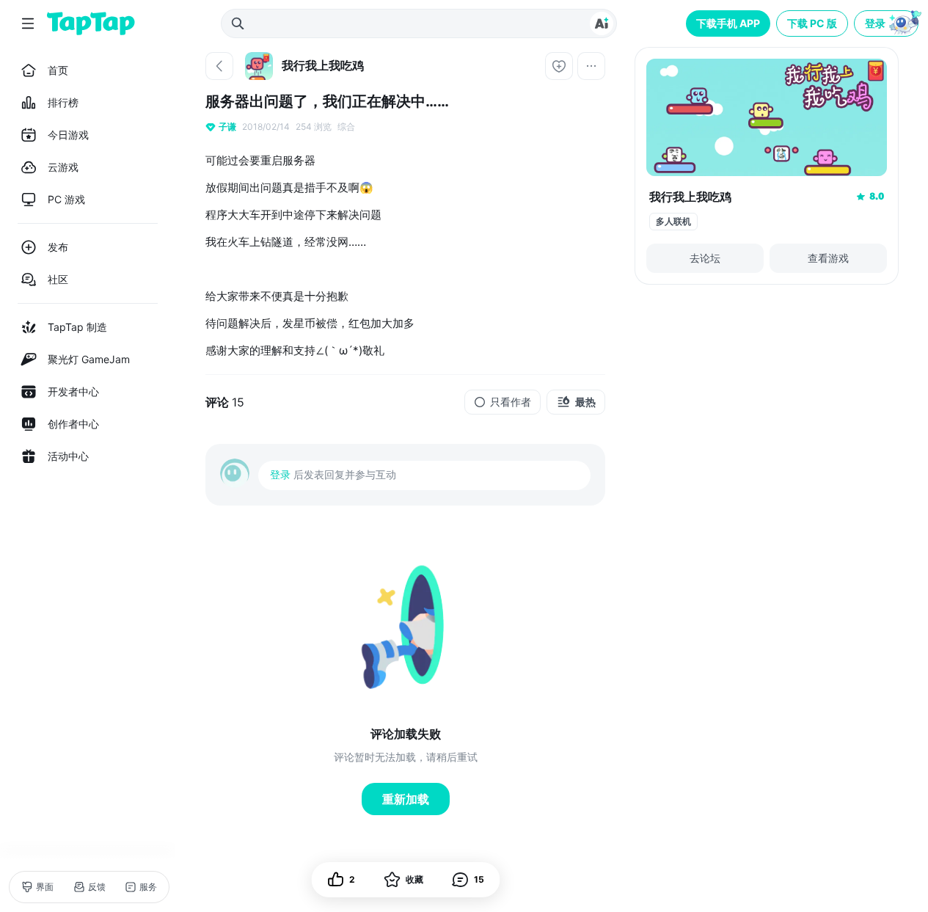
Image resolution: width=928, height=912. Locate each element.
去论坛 (705, 258)
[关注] (559, 66)
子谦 (227, 126)
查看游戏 (828, 258)
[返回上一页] (219, 66)
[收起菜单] (28, 23)
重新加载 (405, 799)
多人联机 (673, 221)
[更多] (591, 66)
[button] (887, 23)
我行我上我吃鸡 (690, 196)
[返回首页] (91, 23)
